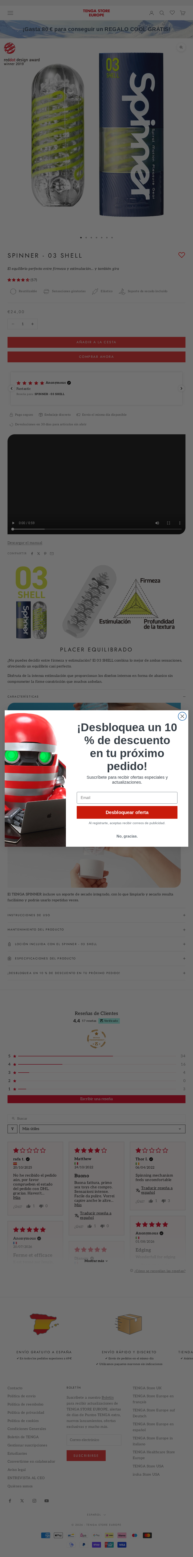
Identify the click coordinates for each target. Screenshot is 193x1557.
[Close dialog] (182, 716)
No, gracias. (127, 836)
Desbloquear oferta (127, 812)
